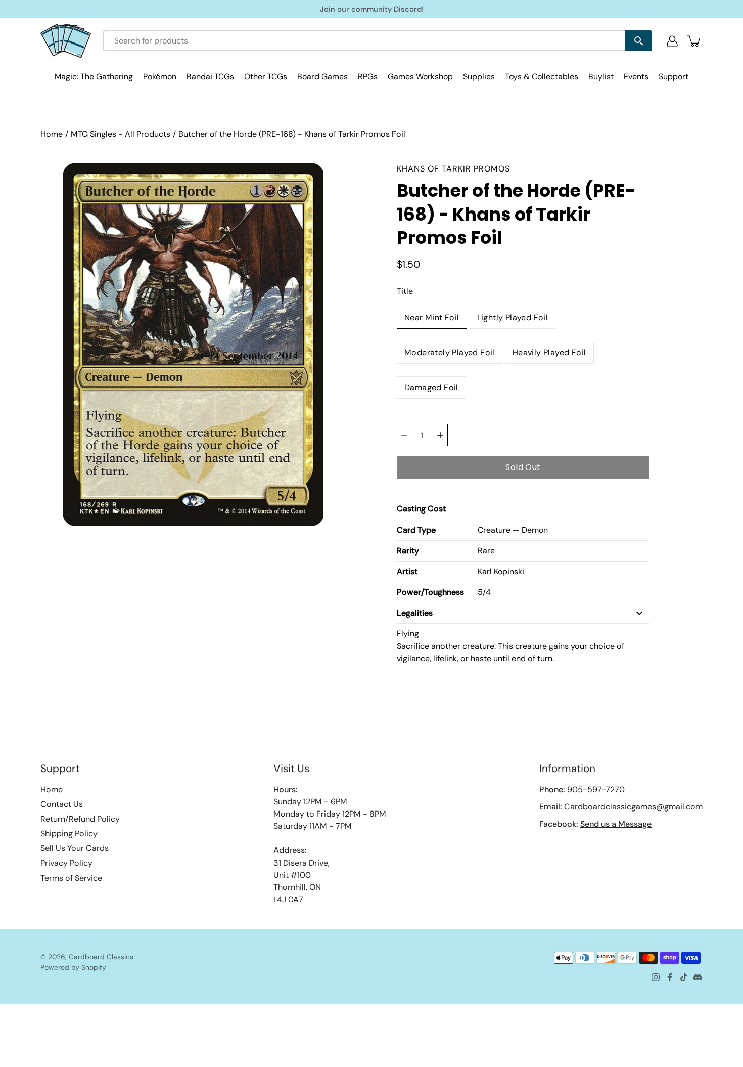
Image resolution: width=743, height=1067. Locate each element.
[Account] (672, 41)
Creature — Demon (513, 530)
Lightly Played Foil (512, 317)
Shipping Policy (69, 833)
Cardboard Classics (101, 956)
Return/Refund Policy (80, 819)
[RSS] (698, 977)
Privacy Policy (66, 863)
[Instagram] (655, 977)
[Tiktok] (683, 977)
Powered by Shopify (73, 967)
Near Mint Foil (431, 317)
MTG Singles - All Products (120, 134)
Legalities (415, 613)
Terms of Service (71, 878)
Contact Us (61, 804)
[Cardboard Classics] (65, 40)
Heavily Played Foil (549, 352)
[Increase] (440, 435)
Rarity (408, 550)
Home (51, 134)
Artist (407, 571)
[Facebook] (669, 977)
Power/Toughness (430, 592)
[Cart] (694, 41)
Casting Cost (421, 508)
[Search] (638, 40)
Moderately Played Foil (449, 352)
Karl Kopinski (501, 571)
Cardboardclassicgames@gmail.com (633, 806)
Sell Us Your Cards (74, 848)
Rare (486, 550)
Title (405, 291)
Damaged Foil (431, 387)
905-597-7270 (596, 789)
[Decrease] (404, 435)
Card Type (416, 530)
